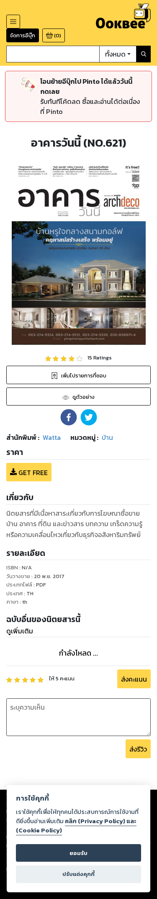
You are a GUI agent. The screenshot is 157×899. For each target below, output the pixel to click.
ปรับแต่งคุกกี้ (78, 874)
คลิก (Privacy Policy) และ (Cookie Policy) (76, 825)
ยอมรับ (78, 853)
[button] (68, 417)
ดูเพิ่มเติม (19, 631)
